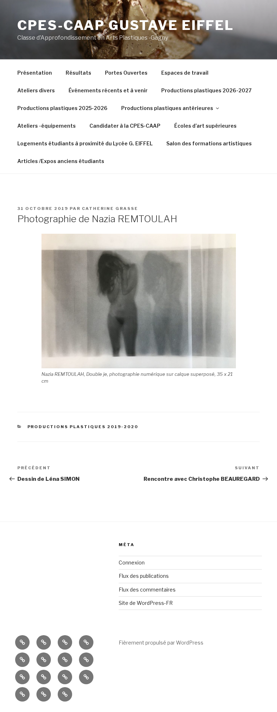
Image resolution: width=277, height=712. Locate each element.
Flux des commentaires (147, 589)
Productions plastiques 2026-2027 (206, 90)
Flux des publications (144, 576)
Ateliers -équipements (46, 126)
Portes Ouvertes (126, 73)
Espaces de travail (184, 73)
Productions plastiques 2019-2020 (82, 426)
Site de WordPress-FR (146, 603)
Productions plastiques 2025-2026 (62, 108)
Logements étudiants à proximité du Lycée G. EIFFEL (85, 143)
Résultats (78, 73)
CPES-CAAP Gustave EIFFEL (125, 25)
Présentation (34, 73)
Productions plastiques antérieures (167, 108)
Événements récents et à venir (108, 90)
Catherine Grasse (110, 208)
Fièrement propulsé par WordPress (161, 643)
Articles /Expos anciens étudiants (60, 161)
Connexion (132, 562)
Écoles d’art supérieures (205, 126)
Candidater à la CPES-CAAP (125, 126)
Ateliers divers (36, 90)
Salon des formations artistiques (209, 143)
